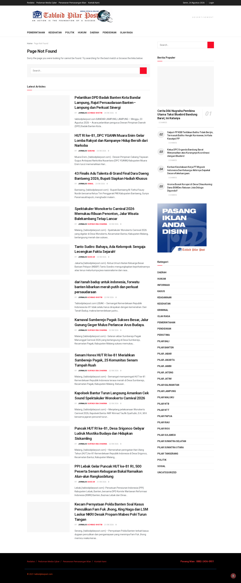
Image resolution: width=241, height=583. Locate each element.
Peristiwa (163, 335)
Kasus (161, 291)
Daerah (94, 32)
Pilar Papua (164, 416)
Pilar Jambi (164, 366)
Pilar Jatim (164, 378)
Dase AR (91, 257)
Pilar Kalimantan (168, 385)
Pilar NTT (163, 410)
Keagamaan (164, 297)
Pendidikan (109, 32)
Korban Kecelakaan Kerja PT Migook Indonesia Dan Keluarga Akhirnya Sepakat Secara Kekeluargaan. (188, 170)
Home (29, 43)
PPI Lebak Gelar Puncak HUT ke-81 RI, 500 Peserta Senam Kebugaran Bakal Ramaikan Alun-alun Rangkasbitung (108, 471)
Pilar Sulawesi (166, 435)
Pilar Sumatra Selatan (171, 441)
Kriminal (162, 310)
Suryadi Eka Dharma (97, 224)
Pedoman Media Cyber (46, 3)
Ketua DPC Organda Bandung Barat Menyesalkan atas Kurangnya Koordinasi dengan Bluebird (188, 152)
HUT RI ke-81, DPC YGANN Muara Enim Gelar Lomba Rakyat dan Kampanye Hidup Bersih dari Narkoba (111, 140)
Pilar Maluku (165, 397)
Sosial (161, 466)
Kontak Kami (94, 3)
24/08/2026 (109, 113)
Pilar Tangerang (167, 453)
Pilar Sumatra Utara (170, 447)
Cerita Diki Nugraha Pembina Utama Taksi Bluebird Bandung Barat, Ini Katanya (177, 114)
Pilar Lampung (166, 391)
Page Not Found (41, 43)
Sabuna (91, 151)
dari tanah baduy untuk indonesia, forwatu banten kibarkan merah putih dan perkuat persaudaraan (107, 287)
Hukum (82, 32)
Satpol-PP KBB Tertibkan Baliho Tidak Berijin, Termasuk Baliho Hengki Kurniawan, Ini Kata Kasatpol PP (190, 135)
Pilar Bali (163, 341)
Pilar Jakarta (166, 360)
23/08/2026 (101, 151)
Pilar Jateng (165, 372)
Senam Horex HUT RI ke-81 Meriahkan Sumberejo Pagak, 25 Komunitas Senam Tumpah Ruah (106, 360)
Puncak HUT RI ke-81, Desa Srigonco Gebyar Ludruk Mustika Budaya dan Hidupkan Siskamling (109, 433)
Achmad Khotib (94, 113)
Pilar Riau (163, 422)
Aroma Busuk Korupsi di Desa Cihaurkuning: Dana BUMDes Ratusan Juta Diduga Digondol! (190, 187)
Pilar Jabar (164, 353)
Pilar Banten (165, 347)
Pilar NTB (163, 403)
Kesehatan (55, 32)
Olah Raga (126, 32)
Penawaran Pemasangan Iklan (72, 3)
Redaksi (30, 3)
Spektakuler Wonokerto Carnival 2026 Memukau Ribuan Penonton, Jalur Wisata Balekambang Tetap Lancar (107, 214)
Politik (69, 32)
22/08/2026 (109, 297)
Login (211, 3)
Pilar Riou (163, 428)
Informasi (163, 285)
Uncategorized (167, 472)
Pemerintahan (36, 32)
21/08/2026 (101, 482)
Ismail (90, 184)
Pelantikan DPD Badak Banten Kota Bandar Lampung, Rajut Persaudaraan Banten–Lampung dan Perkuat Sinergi (108, 103)
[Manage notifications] (233, 575)
